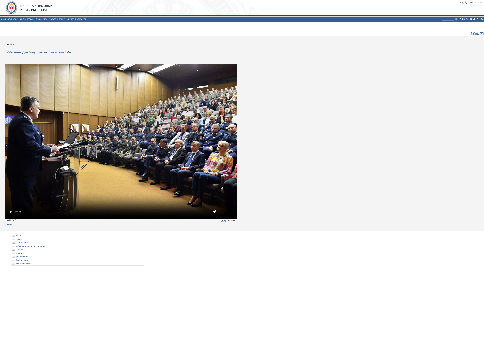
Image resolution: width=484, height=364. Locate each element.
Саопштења (22, 242)
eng (481, 2)
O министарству (9, 19)
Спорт (62, 19)
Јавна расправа (24, 263)
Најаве (19, 239)
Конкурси (20, 249)
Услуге (52, 19)
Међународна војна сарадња (30, 246)
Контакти (81, 19)
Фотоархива (22, 256)
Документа (41, 19)
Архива (70, 19)
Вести (19, 235)
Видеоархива (22, 260)
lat (476, 2)
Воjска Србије (26, 19)
